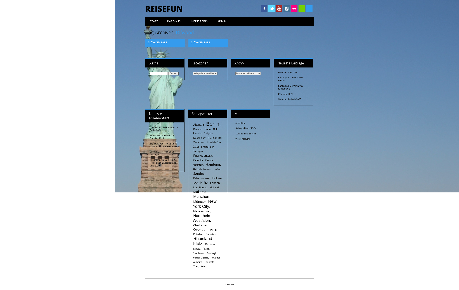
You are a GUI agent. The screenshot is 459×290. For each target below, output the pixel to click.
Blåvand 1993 (200, 42)
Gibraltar (198, 160)
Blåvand (197, 129)
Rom (206, 248)
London (215, 183)
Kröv (203, 183)
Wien (203, 266)
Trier (195, 266)
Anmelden (240, 123)
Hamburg (213, 164)
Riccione (210, 244)
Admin (221, 21)
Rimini (196, 249)
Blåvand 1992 (157, 42)
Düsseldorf (199, 138)
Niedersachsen (201, 211)
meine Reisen (200, 21)
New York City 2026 (287, 72)
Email (302, 8)
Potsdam (198, 234)
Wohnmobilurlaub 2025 (289, 99)
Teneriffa (209, 262)
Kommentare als (245, 133)
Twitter (271, 8)
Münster (199, 202)
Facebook (264, 8)
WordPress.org (242, 139)
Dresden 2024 (157, 138)
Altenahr (198, 124)
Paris (213, 229)
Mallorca (199, 192)
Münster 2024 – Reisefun (162, 143)
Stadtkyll (211, 253)
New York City (205, 204)
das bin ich (174, 21)
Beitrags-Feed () (245, 128)
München (201, 196)
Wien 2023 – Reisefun (161, 152)
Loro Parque (200, 187)
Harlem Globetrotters (202, 169)
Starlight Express (200, 258)
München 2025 (285, 94)
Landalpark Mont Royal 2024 (164, 146)
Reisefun (164, 8)
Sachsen (199, 253)
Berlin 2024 (155, 130)
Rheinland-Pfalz (203, 241)
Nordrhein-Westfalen (202, 218)
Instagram (286, 8)
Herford (217, 169)
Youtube (279, 8)
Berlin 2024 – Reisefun (161, 135)
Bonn (208, 129)
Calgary (208, 133)
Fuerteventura (202, 155)
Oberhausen (200, 225)
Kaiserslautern (201, 178)
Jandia (198, 173)
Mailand (214, 187)
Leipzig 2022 (156, 154)
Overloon (200, 229)
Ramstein (211, 234)
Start (154, 21)
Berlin (212, 124)
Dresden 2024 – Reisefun (162, 127)
